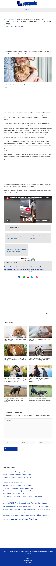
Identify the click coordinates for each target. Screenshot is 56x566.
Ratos (12, 515)
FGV (49, 509)
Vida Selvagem (42, 515)
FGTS (47, 509)
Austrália (25, 506)
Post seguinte (50, 313)
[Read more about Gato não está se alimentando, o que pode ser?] (40, 331)
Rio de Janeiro (17, 515)
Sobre (27, 558)
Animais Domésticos (32, 267)
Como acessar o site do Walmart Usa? (12, 482)
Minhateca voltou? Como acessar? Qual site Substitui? (17, 491)
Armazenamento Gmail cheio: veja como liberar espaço (17, 472)
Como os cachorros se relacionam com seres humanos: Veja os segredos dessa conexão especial (15, 380)
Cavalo (15, 509)
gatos (6, 512)
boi (36, 506)
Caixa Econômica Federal (8, 509)
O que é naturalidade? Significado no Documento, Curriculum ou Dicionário (22, 496)
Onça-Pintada (33, 511)
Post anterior (6, 313)
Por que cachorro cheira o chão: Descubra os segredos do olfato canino (13, 400)
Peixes (37, 511)
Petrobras (46, 511)
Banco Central (32, 506)
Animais (6, 267)
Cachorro (16, 269)
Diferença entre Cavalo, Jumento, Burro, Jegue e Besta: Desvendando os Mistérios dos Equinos (16, 249)
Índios (20, 519)
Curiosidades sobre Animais (27, 509)
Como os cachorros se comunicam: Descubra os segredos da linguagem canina (39, 380)
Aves (28, 506)
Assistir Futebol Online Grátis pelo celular (13, 493)
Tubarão (31, 515)
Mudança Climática (25, 511)
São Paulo (26, 515)
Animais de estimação (17, 267)
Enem (34, 509)
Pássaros (7, 515)
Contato (28, 556)
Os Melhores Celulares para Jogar (11, 480)
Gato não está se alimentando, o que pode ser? (39, 340)
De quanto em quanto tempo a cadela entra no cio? (15, 340)
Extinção (38, 509)
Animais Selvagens (18, 506)
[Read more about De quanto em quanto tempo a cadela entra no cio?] (15, 331)
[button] (19, 277)
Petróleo (50, 511)
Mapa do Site (28, 562)
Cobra (19, 509)
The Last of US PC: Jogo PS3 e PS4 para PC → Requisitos (18, 485)
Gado (4, 511)
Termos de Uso (28, 560)
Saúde (22, 515)
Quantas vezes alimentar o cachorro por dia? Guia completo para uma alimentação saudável (39, 359)
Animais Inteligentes (8, 506)
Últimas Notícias (25, 269)
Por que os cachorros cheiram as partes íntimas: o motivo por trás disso (40, 399)
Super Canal (13, 193)
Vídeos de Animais (37, 269)
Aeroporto (5, 503)
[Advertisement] (28, 39)
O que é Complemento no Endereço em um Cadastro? (17, 474)
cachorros (47, 506)
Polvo (4, 515)
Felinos (43, 509)
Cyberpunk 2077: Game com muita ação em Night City (17, 477)
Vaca (34, 515)
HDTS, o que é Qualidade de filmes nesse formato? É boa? (18, 488)
